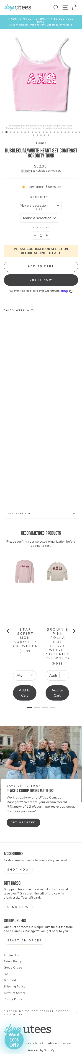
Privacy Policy (13, 999)
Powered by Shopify (41, 1050)
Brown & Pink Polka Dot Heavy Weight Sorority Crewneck (58, 644)
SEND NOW (18, 907)
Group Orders (13, 967)
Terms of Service (14, 993)
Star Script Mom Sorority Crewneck (25, 638)
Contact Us (11, 955)
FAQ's (8, 974)
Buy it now (41, 280)
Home (40, 143)
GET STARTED (23, 822)
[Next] (73, 631)
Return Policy (12, 961)
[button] (14, 1039)
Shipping (26, 171)
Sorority (39, 197)
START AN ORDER (24, 940)
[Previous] (8, 631)
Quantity (41, 227)
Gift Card (10, 980)
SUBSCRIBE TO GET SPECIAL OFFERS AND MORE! (36, 1013)
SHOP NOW (18, 869)
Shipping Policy (14, 986)
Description (19, 513)
